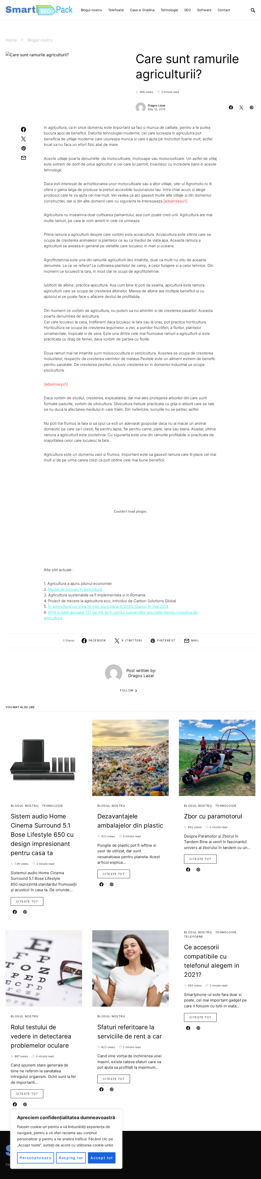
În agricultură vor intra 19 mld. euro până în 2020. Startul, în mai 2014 (108, 606)
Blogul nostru (40, 40)
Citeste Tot (27, 901)
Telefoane (193, 936)
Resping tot (71, 1158)
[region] (66, 1139)
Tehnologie (52, 805)
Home (11, 40)
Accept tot (101, 1158)
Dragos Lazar (156, 105)
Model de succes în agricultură (75, 589)
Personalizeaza (35, 1158)
